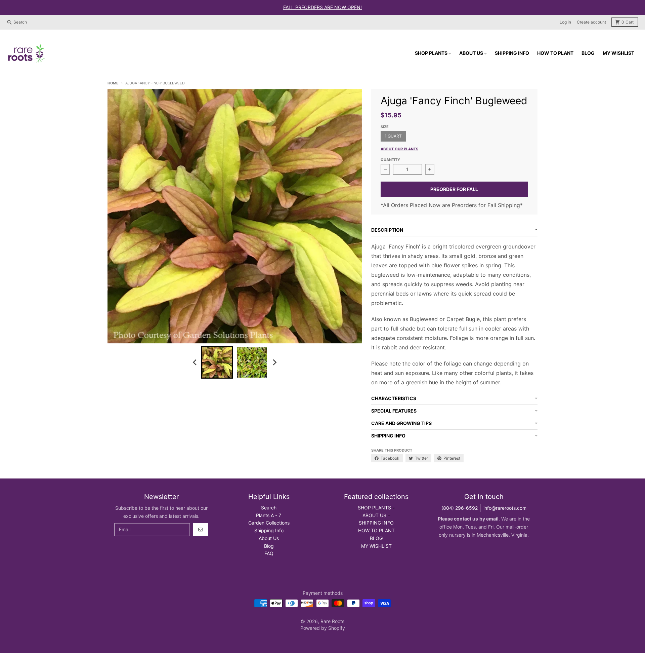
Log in (565, 22)
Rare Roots (332, 621)
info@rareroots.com (504, 508)
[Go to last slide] (195, 362)
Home (113, 83)
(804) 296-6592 (459, 508)
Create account (591, 22)
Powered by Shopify (322, 628)
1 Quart (393, 136)
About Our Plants (399, 149)
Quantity (390, 159)
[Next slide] (274, 362)
